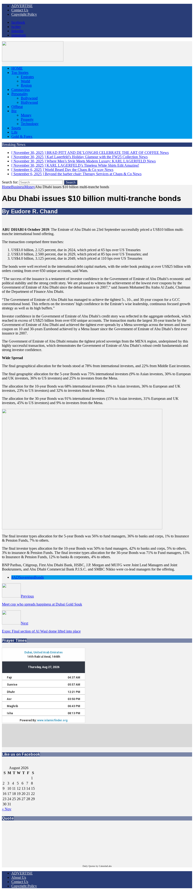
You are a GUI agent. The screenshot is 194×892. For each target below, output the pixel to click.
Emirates (27, 77)
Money (26, 115)
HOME (17, 68)
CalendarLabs (105, 866)
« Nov (6, 809)
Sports (16, 128)
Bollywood (29, 98)
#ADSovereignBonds (27, 577)
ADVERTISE (22, 6)
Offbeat (17, 107)
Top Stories (19, 73)
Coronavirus (20, 90)
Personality (19, 94)
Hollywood (29, 102)
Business (17, 187)
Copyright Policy (24, 14)
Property (27, 119)
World (25, 81)
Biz (14, 111)
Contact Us (19, 10)
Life (14, 132)
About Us (18, 877)
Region (26, 85)
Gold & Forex (21, 136)
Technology (30, 124)
